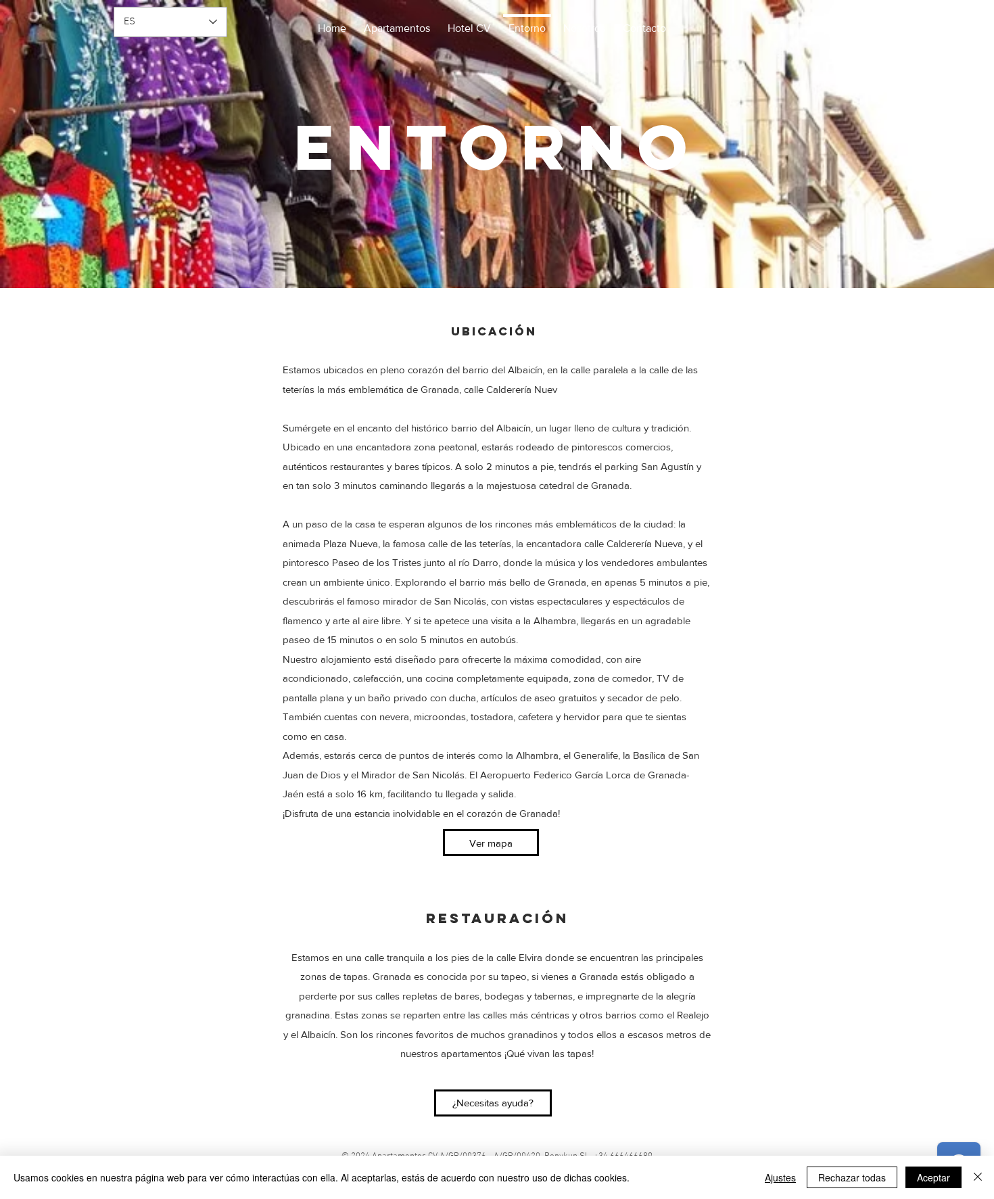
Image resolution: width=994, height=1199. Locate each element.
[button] (469, 22)
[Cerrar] (978, 1177)
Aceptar (933, 1177)
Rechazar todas (852, 1177)
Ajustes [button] (780, 1177)
